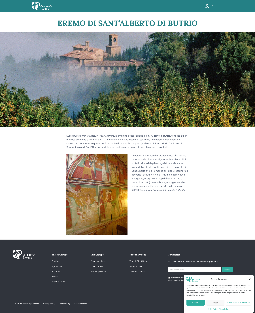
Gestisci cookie (80, 303)
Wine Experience (98, 271)
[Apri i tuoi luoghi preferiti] (214, 5)
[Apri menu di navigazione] (221, 6)
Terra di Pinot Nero (138, 261)
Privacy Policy (224, 309)
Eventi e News (58, 281)
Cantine (55, 261)
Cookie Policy (212, 309)
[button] (249, 279)
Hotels (55, 276)
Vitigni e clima (136, 266)
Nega (215, 302)
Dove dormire (97, 266)
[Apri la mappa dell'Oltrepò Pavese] (207, 5)
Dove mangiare (98, 261)
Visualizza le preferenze (238, 302)
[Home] (42, 6)
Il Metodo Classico (137, 271)
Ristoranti (56, 271)
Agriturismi (57, 266)
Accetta (195, 302)
